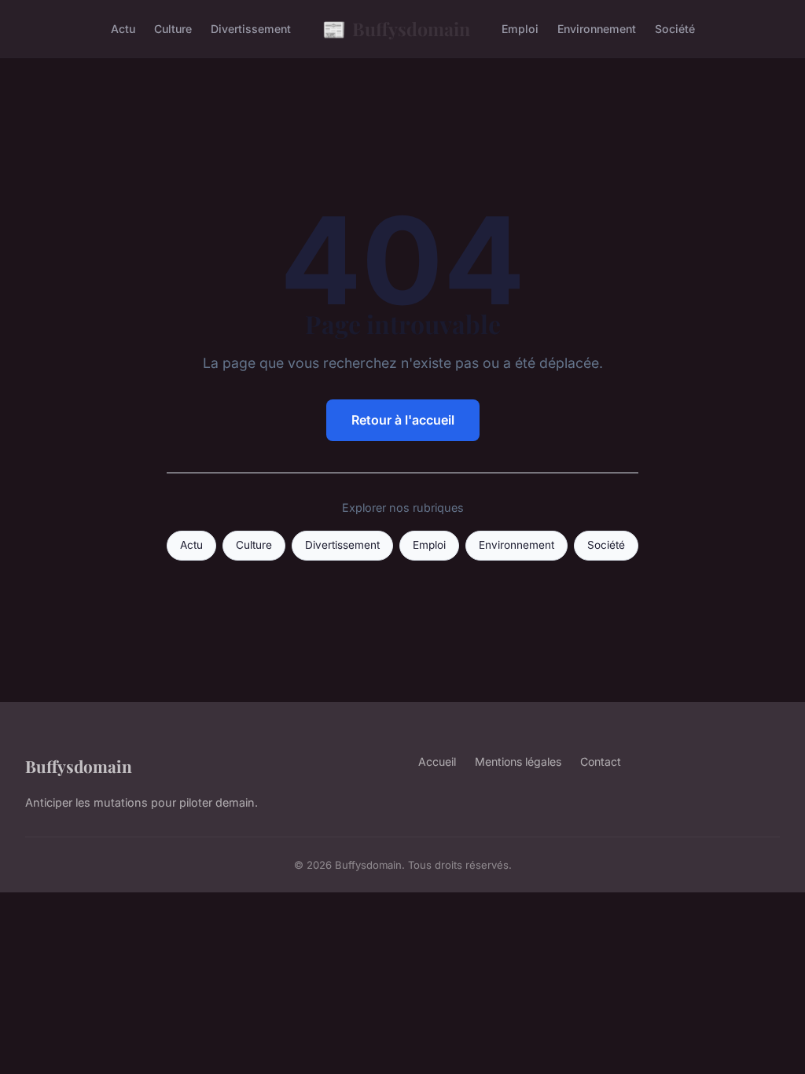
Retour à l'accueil (402, 420)
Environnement (596, 28)
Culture (173, 28)
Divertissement (251, 28)
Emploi (520, 28)
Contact (600, 761)
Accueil (437, 761)
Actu (123, 28)
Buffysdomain (396, 28)
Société (675, 28)
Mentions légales (518, 761)
